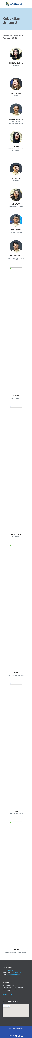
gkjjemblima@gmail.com (13, 974)
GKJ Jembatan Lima (18, 1028)
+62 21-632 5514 (9, 971)
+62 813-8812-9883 (15, 972)
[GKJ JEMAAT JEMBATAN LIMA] (14, 4)
